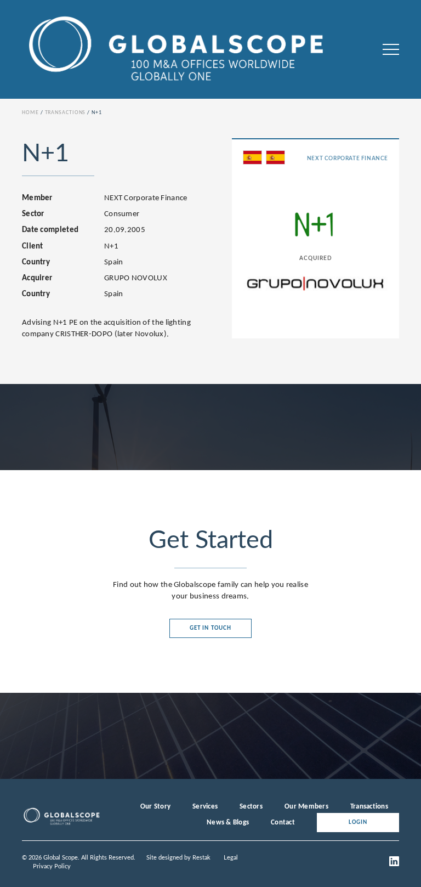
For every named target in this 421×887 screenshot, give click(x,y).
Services (205, 806)
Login (358, 823)
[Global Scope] (61, 824)
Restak (201, 858)
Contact (283, 822)
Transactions (65, 113)
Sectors (251, 806)
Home (30, 113)
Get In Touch (210, 628)
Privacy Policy (52, 866)
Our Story (155, 806)
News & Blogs (228, 822)
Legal (231, 858)
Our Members (306, 806)
